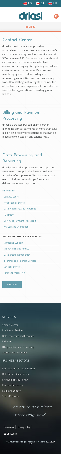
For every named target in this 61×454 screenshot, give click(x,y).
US (29, 3)
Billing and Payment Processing (20, 220)
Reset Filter (12, 284)
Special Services (12, 266)
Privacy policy (24, 427)
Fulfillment (9, 214)
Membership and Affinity (16, 248)
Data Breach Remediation (17, 254)
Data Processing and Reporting (20, 208)
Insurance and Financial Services (20, 260)
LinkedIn (11, 433)
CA (42, 3)
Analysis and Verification (16, 226)
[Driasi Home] (30, 16)
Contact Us (9, 427)
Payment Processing (14, 272)
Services (8, 191)
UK (54, 3)
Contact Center (17, 40)
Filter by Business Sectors (22, 236)
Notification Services (14, 202)
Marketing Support (13, 242)
